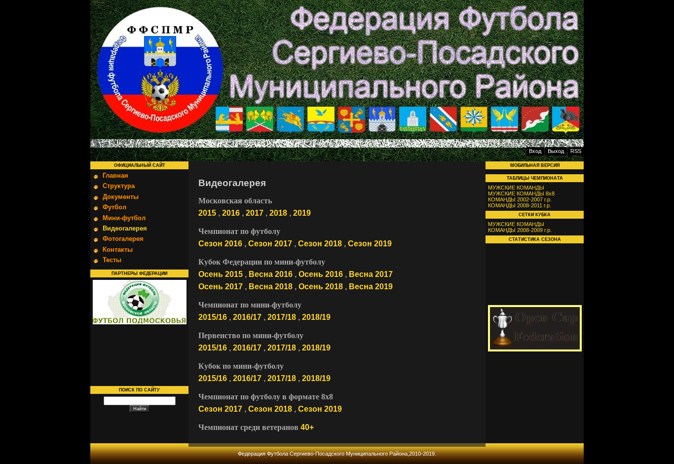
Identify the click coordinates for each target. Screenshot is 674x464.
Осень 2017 (220, 286)
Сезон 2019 (370, 243)
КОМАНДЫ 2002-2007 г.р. (520, 199)
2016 (231, 213)
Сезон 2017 (270, 243)
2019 (302, 213)
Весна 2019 (371, 286)
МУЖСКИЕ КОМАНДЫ (516, 188)
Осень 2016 (321, 274)
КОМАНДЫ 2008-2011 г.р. (519, 205)
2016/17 (247, 317)
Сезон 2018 (320, 243)
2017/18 (281, 317)
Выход (556, 151)
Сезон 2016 (220, 243)
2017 (254, 213)
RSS (575, 151)
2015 (207, 213)
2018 (278, 213)
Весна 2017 (371, 274)
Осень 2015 (220, 274)
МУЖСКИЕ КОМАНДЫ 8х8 (521, 193)
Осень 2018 (321, 286)
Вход (535, 151)
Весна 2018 (271, 286)
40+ (307, 427)
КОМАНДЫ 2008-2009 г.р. (520, 230)
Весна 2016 (271, 274)
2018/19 (316, 317)
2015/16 (212, 317)
